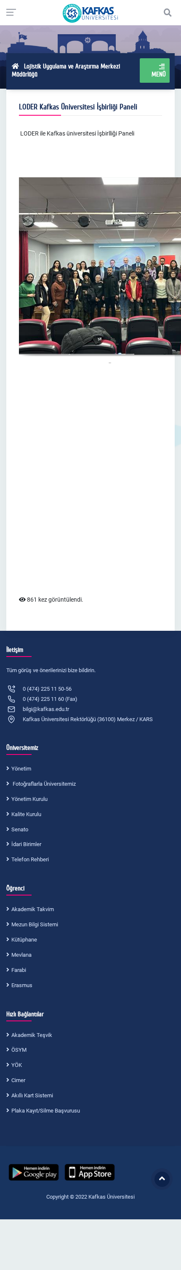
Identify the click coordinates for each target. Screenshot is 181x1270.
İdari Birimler (26, 844)
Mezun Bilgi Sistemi (34, 924)
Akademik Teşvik (31, 1035)
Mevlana (21, 955)
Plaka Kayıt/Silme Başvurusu (45, 1110)
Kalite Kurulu (26, 814)
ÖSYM (19, 1050)
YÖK (16, 1065)
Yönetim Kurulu (29, 799)
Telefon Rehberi (30, 859)
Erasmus (21, 985)
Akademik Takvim (32, 909)
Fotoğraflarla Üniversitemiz (43, 784)
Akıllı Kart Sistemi (32, 1095)
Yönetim (21, 768)
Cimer (18, 1080)
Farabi (18, 970)
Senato (19, 829)
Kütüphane (24, 939)
